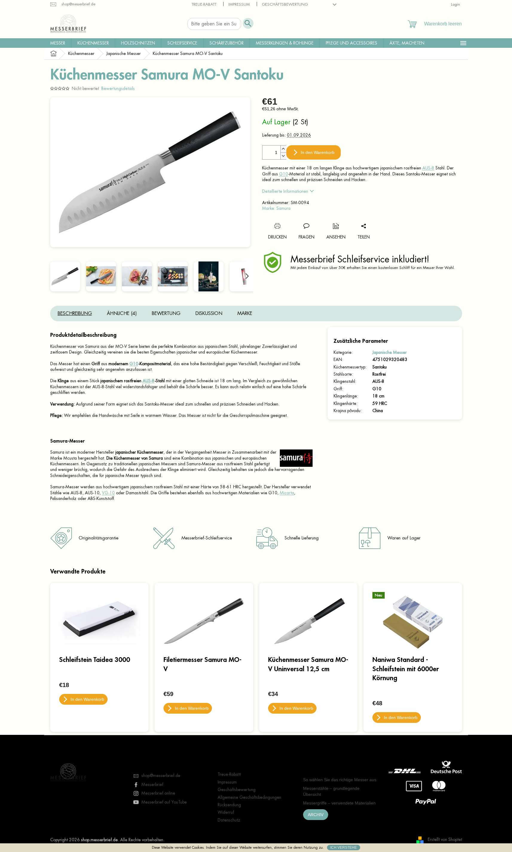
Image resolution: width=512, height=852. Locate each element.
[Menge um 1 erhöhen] (283, 149)
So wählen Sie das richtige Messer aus (339, 779)
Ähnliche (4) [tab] (122, 313)
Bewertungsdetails (118, 88)
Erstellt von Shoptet (445, 839)
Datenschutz (229, 820)
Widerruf (226, 812)
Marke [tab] (244, 313)
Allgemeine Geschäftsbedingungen (249, 797)
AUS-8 (428, 168)
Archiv (315, 814)
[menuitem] (57, 43)
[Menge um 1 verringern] (283, 155)
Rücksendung (229, 805)
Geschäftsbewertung (285, 4)
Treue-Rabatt (204, 4)
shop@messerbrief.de (160, 775)
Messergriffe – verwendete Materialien (339, 803)
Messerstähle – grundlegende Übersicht (331, 791)
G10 (283, 174)
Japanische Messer (389, 352)
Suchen (248, 23)
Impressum (239, 4)
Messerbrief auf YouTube (164, 802)
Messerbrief (152, 784)
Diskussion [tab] (208, 313)
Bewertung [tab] (166, 313)
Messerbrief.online (158, 793)
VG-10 (108, 493)
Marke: (276, 208)
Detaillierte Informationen (285, 191)
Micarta (287, 493)
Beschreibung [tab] (75, 313)
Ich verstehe (343, 847)
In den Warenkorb (317, 152)
